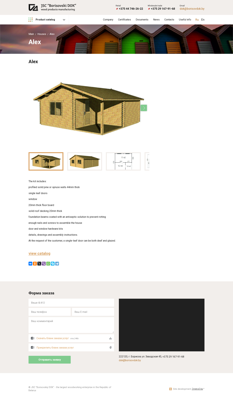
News (156, 19)
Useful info (185, 19)
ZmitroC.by (197, 389)
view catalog (39, 253)
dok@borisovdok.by (192, 8)
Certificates (124, 19)
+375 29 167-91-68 (163, 8)
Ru (197, 19)
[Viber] (44, 264)
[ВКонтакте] (30, 264)
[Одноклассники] (35, 264)
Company (108, 19)
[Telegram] (57, 264)
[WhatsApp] (48, 264)
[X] (39, 264)
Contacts (169, 19)
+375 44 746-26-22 (131, 8)
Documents (142, 19)
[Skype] (53, 264)
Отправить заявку (50, 359)
